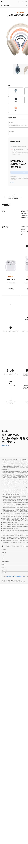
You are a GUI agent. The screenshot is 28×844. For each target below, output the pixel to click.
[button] (19, 2)
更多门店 (23, 576)
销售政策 (13, 581)
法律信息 (18, 581)
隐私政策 (3, 581)
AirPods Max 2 (5, 5)
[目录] (26, 2)
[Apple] (2, 546)
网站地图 (23, 581)
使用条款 (8, 581)
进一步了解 (5, 445)
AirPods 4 (11, 279)
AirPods (7, 546)
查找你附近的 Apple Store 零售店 (14, 576)
